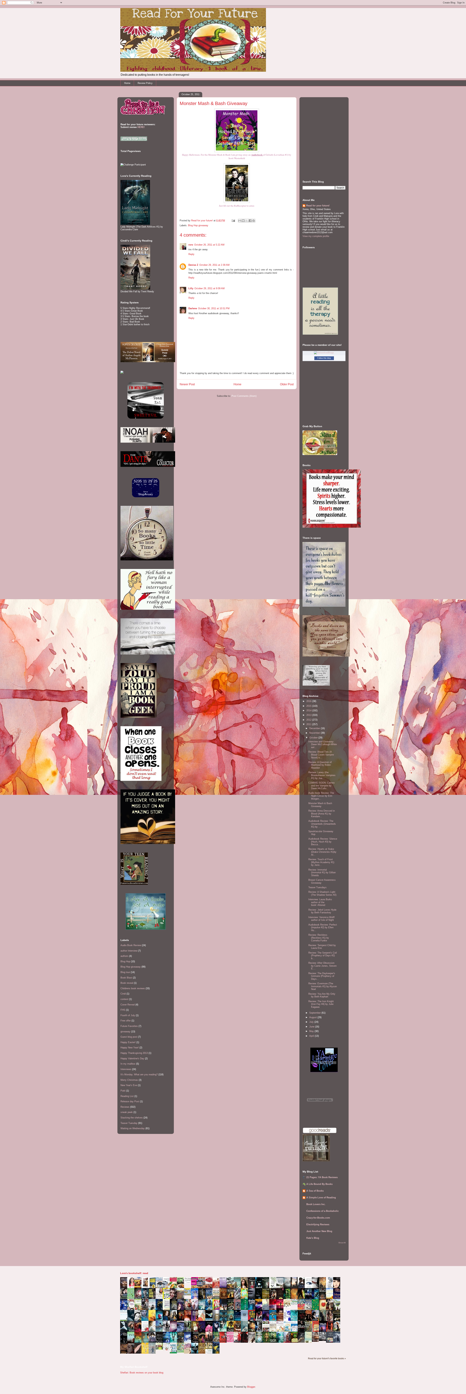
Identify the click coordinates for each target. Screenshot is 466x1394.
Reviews (125, 1107)
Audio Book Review (131, 945)
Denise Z (193, 265)
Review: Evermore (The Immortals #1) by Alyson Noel (322, 986)
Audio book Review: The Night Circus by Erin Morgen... (321, 796)
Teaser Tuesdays (317, 887)
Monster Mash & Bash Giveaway (320, 805)
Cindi (123, 993)
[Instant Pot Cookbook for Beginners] (188, 1282)
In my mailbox (128, 1063)
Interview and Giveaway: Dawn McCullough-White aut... (322, 744)
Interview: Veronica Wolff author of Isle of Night (321, 919)
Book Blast (126, 977)
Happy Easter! (128, 1042)
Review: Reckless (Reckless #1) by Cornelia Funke (318, 938)
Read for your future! (317, 205)
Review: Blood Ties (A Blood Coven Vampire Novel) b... (321, 754)
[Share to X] (246, 220)
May (312, 1031)
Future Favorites (129, 1026)
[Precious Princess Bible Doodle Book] (231, 1341)
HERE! (141, 127)
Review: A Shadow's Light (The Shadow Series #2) (322, 893)
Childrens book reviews (133, 988)
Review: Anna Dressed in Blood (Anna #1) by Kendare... (321, 813)
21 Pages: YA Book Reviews (322, 1177)
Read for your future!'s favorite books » (327, 1358)
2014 (309, 710)
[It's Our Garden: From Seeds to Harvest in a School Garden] (160, 1349)
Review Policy (145, 83)
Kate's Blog (312, 1238)
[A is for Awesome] (295, 1304)
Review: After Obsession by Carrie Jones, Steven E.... (322, 966)
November (315, 732)
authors (124, 956)
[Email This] (240, 220)
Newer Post (187, 384)
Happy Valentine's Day (132, 1058)
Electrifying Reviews (317, 1224)
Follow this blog (324, 358)
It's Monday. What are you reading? (139, 1074)
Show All (341, 1243)
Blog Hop (125, 961)
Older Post (287, 384)
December (315, 728)
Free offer (126, 1020)
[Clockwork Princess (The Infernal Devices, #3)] (316, 1341)
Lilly (190, 288)
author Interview (129, 950)
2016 (309, 701)
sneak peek (127, 1112)
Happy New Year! (130, 1047)
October (313, 737)
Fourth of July (128, 1015)
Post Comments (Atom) (244, 396)
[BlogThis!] (243, 220)
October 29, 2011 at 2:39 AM (214, 265)
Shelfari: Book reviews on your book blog (141, 1372)
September (315, 1012)
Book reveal (127, 983)
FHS (123, 1010)
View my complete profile (316, 236)
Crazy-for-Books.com (318, 1217)
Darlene (192, 308)
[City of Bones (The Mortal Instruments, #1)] (231, 1330)
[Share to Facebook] (250, 220)
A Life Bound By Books (319, 1184)
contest (124, 999)
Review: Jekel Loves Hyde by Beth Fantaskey (322, 911)
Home (127, 83)
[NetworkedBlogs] (324, 352)
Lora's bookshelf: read (134, 1273)
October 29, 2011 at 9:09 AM (209, 288)
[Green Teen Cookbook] (138, 1309)
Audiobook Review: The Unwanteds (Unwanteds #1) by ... (322, 824)
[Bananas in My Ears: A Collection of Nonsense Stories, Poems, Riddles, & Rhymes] (146, 1352)
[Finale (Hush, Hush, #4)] (323, 1340)
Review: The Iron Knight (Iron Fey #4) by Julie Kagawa (321, 1004)
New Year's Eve (129, 1085)
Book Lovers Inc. (315, 1204)
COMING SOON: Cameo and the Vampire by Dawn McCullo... (321, 785)
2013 (309, 715)
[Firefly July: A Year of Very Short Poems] (302, 1308)
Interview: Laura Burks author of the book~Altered (320, 902)
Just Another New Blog (319, 1231)
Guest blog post (129, 1036)
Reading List (127, 1096)
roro (190, 244)
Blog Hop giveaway (198, 225)
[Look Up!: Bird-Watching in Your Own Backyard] (167, 1349)
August (313, 1017)
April (312, 1036)
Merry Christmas (129, 1080)
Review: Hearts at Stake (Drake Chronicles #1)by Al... (322, 852)
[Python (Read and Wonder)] (181, 1352)
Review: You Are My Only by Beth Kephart (321, 995)
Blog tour (125, 972)
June (312, 1026)
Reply (191, 254)
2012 (309, 719)
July (311, 1022)
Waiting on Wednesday (133, 1128)
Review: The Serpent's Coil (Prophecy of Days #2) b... (322, 955)
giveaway (125, 1031)
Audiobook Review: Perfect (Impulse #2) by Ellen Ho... (322, 927)
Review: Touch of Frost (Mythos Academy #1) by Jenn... (321, 862)
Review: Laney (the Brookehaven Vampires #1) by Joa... (321, 775)
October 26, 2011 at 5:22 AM (209, 244)
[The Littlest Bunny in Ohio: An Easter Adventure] (188, 1294)
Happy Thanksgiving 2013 (134, 1053)
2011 (309, 724)
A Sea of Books (315, 1190)
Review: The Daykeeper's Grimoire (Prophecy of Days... (321, 976)
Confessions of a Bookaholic (322, 1211)
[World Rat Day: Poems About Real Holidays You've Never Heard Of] (174, 1352)
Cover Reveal (128, 1004)
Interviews (126, 1069)
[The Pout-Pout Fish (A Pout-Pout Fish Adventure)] (288, 1331)
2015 (309, 706)
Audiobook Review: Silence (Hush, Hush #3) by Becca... (322, 841)
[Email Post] (233, 220)
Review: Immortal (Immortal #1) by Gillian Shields (322, 872)
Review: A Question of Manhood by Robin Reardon (320, 765)
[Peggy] (288, 1307)
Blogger (251, 1386)
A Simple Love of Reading (321, 1197)
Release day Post (130, 1101)
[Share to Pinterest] (253, 220)
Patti (123, 1090)
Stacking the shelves (132, 1117)
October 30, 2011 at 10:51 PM (214, 308)
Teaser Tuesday (129, 1123)
